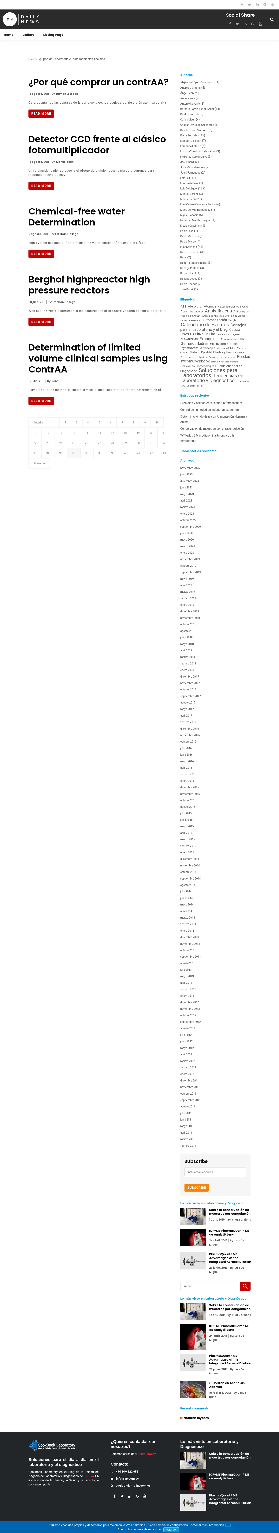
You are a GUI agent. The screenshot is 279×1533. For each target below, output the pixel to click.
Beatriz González (190, 114)
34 (47, 453)
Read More (41, 113)
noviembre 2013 (190, 943)
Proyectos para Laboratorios (222, 357)
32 (164, 442)
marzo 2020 (187, 546)
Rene (183, 257)
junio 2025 (186, 474)
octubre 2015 (188, 800)
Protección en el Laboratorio (194, 357)
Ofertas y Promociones (228, 352)
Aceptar (171, 1529)
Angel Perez (187, 98)
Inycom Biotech (226, 344)
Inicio (31, 59)
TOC (183, 385)
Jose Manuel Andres (192, 167)
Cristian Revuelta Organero (196, 124)
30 (138, 442)
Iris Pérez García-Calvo (193, 156)
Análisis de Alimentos (213, 316)
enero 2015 (187, 852)
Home (8, 35)
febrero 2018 (188, 663)
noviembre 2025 (190, 468)
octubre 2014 (188, 871)
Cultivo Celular (204, 334)
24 (60, 442)
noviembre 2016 (190, 735)
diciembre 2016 (189, 728)
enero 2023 (187, 513)
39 (112, 453)
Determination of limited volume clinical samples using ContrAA (98, 358)
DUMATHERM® (189, 339)
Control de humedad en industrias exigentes (209, 410)
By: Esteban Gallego (64, 234)
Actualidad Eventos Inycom (233, 306)
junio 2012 (186, 1041)
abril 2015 (186, 832)
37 (86, 453)
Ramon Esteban (189, 252)
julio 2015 (186, 813)
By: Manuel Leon (62, 162)
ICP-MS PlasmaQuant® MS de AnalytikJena (229, 1233)
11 (34, 432)
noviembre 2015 (190, 793)
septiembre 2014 (190, 878)
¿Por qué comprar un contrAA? (98, 82)
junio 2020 (186, 533)
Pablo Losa (186, 230)
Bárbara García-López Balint (197, 108)
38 (99, 453)
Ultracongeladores (195, 386)
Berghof (234, 320)
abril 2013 (186, 982)
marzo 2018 (187, 656)
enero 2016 (187, 780)
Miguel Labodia (189, 215)
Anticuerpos (241, 311)
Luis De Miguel (188, 188)
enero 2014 (187, 930)
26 (86, 442)
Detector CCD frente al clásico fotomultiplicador (97, 145)
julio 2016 (186, 748)
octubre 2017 (188, 689)
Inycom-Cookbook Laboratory (198, 151)
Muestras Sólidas (226, 348)
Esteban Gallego (190, 140)
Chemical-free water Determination (76, 217)
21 (164, 432)
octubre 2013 (188, 950)
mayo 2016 (187, 761)
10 (157, 422)
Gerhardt (188, 343)
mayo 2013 (187, 976)
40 (125, 453)
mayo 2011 (187, 1126)
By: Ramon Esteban (64, 94)
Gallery (28, 35)
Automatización (215, 320)
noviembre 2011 (190, 1087)
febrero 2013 (188, 989)
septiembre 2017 (190, 696)
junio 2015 (186, 819)
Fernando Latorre (190, 146)
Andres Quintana (190, 87)
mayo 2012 (187, 1047)
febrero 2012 (188, 1067)
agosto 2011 (187, 1106)
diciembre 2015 (189, 787)
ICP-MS (209, 343)
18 (125, 432)
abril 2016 (186, 767)
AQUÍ (228, 1525)
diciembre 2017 (189, 676)
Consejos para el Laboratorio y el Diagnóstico (213, 327)
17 (112, 432)
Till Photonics (242, 381)
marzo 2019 (187, 591)
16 (99, 432)
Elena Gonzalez (189, 135)
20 (151, 432)
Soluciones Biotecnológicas (198, 366)
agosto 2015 (187, 806)
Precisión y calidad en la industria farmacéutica (211, 403)
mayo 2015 (187, 826)
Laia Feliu (185, 177)
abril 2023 (186, 500)
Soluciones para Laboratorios (208, 373)
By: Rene (52, 381)
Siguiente (39, 463)
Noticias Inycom (196, 1418)
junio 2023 (186, 487)
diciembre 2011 (189, 1080)
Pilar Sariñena (188, 246)
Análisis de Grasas (235, 316)
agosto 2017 (187, 702)
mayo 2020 (187, 539)
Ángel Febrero (188, 93)
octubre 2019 (188, 565)
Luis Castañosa (189, 183)
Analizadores (196, 311)
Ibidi (200, 343)
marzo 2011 (187, 1139)
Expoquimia (209, 338)
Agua (184, 311)
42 (151, 453)
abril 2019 (186, 585)
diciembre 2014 (189, 858)
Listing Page (53, 35)
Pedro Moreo (188, 241)
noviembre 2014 (190, 865)
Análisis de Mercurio (191, 320)
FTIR (241, 339)
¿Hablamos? (147, 1454)
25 (73, 442)
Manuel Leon (188, 199)
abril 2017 (186, 715)
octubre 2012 (188, 1015)
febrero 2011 (188, 1145)
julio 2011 (186, 1113)
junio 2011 (186, 1119)
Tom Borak (186, 289)
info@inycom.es (127, 1479)
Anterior (38, 422)
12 (47, 432)
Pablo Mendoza (189, 236)
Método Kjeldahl (201, 352)
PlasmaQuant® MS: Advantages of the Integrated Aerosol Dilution (230, 1258)
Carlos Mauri (187, 119)
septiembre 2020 (190, 526)
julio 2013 (186, 969)
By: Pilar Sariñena (239, 1220)
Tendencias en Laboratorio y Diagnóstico (211, 378)
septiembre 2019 (190, 572)
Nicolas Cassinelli (190, 225)
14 (73, 432)
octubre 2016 (188, 741)
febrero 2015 (188, 845)
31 (151, 442)
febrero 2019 (188, 598)
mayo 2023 (187, 494)
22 (34, 442)
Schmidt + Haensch (220, 362)
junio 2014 (186, 898)
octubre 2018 (188, 624)
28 (112, 442)
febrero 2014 (188, 924)
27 (99, 442)
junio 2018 (186, 637)
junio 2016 (186, 754)
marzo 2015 (187, 839)
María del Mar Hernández (195, 209)
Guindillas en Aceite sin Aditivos (227, 1385)
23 (47, 442)
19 (138, 432)
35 (60, 453)
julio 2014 (186, 891)
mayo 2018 (187, 644)
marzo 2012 (187, 1061)
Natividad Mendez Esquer (195, 220)
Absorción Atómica (202, 306)
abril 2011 (186, 1132)
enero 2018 (187, 669)
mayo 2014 (187, 904)
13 (60, 432)
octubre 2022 (188, 520)
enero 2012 (187, 1073)
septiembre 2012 (190, 1021)
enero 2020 (187, 552)
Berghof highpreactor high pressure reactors (89, 285)
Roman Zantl (188, 273)
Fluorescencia (228, 339)
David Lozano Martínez (194, 130)
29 (125, 442)
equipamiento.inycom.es (133, 1486)
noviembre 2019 (190, 559)
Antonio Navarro (190, 103)
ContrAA (186, 334)
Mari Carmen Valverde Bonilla (198, 204)
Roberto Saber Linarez (193, 262)
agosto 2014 (187, 885)
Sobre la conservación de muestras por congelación (230, 1212)
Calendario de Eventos (205, 324)
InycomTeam (189, 348)
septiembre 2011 (190, 1100)
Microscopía (207, 348)
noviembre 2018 (190, 617)
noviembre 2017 (190, 683)
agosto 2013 (187, 963)
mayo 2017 (187, 709)
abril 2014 (186, 911)
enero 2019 (187, 604)
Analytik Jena (218, 311)
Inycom (89, 1476)
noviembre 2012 (190, 1008)
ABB (183, 306)
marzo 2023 (187, 507)
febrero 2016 (188, 774)
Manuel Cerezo (189, 193)
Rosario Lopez (188, 278)
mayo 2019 (187, 578)
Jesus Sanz (187, 162)
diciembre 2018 (189, 611)
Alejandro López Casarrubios (197, 82)
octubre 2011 (188, 1093)
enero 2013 (187, 995)
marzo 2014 (187, 917)
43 (164, 453)
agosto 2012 (187, 1028)
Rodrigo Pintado (189, 268)
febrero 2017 (188, 722)
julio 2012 (186, 1034)
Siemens (234, 362)
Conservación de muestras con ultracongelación (212, 428)
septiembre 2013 (190, 956)
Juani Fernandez (190, 172)
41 (138, 453)
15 (86, 432)
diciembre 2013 (189, 937)
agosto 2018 (187, 630)
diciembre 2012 (189, 1002)
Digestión (236, 334)
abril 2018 (186, 650)
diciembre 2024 (189, 481)
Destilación (223, 334)
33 (34, 453)
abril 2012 (186, 1054)
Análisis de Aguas (191, 315)
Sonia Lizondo (188, 284)
